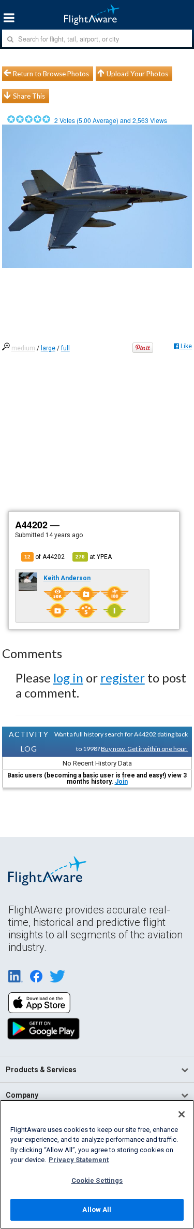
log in (68, 677)
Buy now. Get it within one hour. (144, 749)
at (94, 557)
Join (121, 781)
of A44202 (44, 557)
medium (23, 348)
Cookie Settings (97, 1180)
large (48, 348)
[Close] (181, 1114)
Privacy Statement (79, 1160)
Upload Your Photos (137, 74)
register (122, 677)
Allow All (96, 1209)
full (65, 348)
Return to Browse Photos (51, 74)
